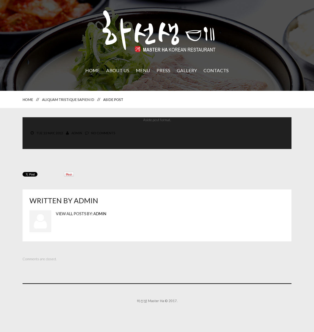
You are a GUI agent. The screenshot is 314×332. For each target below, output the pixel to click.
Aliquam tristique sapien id (68, 99)
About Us (117, 70)
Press (163, 70)
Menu (143, 70)
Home (92, 70)
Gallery (187, 70)
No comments (103, 133)
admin (76, 133)
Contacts (216, 70)
